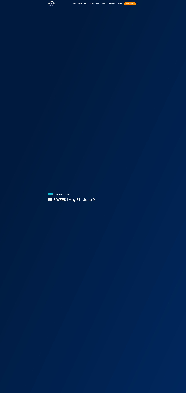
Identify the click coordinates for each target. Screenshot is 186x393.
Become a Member (130, 3)
